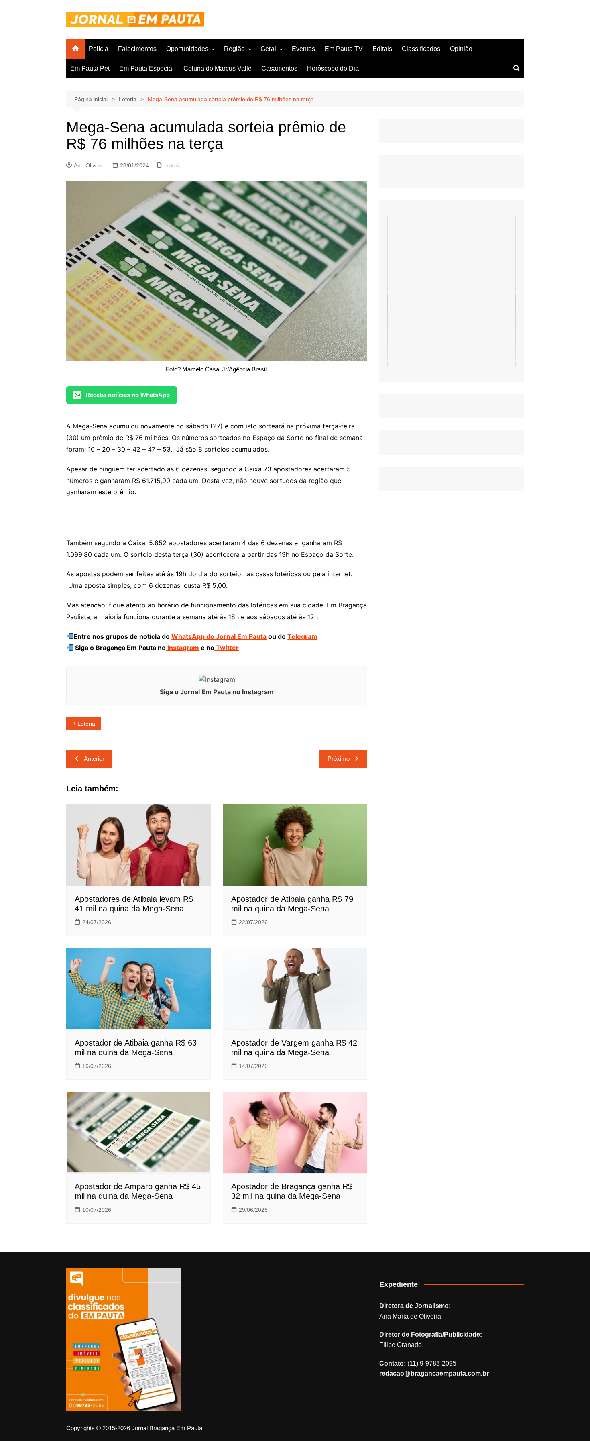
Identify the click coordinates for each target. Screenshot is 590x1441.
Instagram (182, 648)
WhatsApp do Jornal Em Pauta (219, 636)
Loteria (173, 165)
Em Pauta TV (344, 48)
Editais (382, 48)
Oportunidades (187, 48)
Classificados (421, 48)
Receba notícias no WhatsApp (127, 394)
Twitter (226, 648)
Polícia (98, 48)
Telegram (302, 636)
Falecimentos (137, 48)
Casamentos (279, 68)
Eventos (303, 48)
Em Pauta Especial (146, 68)
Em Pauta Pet (90, 68)
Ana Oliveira (89, 165)
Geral (268, 48)
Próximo (339, 758)
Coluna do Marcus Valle (217, 68)
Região (234, 48)
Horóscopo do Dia (333, 68)
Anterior (94, 758)
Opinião (461, 48)
